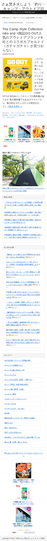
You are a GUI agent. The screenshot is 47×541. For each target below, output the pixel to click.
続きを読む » (15, 106)
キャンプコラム (16, 113)
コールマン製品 (10, 394)
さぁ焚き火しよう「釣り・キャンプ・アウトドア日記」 (23, 8)
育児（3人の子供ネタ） (13, 432)
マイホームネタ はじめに (14, 408)
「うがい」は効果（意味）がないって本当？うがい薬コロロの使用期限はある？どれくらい (23, 304)
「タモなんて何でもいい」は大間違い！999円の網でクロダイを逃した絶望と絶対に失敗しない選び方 (23, 205)
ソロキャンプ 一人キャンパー (15, 399)
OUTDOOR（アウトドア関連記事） (18, 360)
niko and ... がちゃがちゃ (27, 115)
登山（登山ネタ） (11, 428)
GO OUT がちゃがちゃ (34, 113)
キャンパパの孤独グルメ (13, 365)
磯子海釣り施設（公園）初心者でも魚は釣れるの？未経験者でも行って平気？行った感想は (23, 332)
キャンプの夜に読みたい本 (14, 370)
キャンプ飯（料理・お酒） (14, 389)
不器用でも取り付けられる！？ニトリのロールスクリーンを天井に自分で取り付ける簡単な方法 (23, 294)
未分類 (6, 413)
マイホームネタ (10, 404)
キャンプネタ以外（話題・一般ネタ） (18, 380)
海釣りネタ (8, 423)
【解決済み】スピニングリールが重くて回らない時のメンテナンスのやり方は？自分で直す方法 (23, 315)
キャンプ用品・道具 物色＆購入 (16, 384)
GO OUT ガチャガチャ (10, 115)
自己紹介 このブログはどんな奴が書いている (22, 437)
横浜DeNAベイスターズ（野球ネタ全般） (20, 418)
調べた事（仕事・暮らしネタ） (16, 442)
